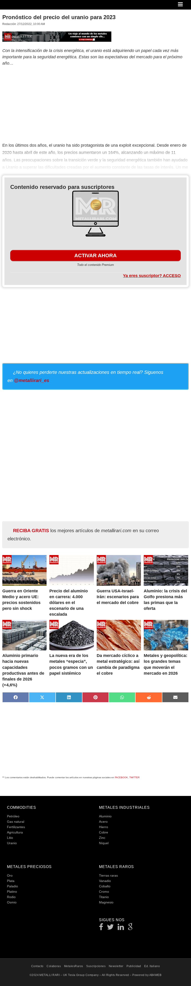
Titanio (104, 897)
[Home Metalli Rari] (21, 6)
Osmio (12, 902)
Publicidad (133, 966)
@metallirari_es (31, 380)
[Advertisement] (95, 103)
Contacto (37, 966)
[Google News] (130, 928)
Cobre (103, 832)
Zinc (102, 838)
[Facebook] (101, 928)
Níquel (104, 843)
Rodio (11, 897)
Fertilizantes (16, 827)
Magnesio (106, 902)
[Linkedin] (121, 928)
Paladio (12, 886)
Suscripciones (96, 966)
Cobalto (104, 886)
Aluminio (105, 816)
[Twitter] (110, 928)
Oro (10, 875)
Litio (10, 838)
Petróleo (13, 816)
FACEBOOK (121, 777)
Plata (10, 881)
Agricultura (15, 832)
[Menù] (181, 4)
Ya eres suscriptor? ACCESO (152, 275)
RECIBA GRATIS (31, 530)
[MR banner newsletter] (56, 36)
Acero (103, 821)
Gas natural (15, 821)
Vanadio (105, 881)
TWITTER (134, 777)
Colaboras (54, 966)
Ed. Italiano (152, 966)
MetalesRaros (73, 966)
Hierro (103, 827)
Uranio (12, 843)
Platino (12, 891)
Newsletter (116, 966)
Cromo (104, 891)
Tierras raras (108, 875)
